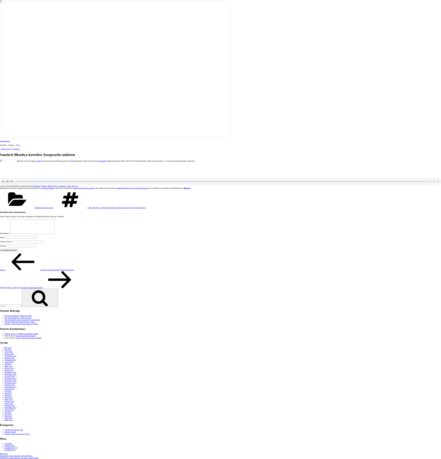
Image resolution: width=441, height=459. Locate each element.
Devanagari (102, 161)
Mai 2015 (8, 395)
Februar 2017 (9, 368)
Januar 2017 (9, 370)
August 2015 (9, 389)
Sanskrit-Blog (5, 141)
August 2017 (9, 362)
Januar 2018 (9, 354)
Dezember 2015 (10, 381)
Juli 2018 (8, 348)
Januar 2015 (9, 403)
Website (3, 246)
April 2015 (9, 397)
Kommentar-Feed (11, 448)
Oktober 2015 (10, 385)
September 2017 (10, 360)
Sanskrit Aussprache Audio (125, 208)
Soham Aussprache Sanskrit (28, 334)
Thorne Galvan (10, 334)
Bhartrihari (37, 186)
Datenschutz (4, 456)
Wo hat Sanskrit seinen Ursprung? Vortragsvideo (22, 320)
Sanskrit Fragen (10, 432)
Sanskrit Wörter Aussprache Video (17, 434)
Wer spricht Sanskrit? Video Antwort (18, 318)
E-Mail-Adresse (6, 242)
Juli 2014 (8, 412)
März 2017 (9, 366)
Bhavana (75, 186)
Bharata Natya (53, 186)
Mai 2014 (8, 416)
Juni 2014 (8, 414)
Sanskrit (39, 161)
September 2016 (10, 379)
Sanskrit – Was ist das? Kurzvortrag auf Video (21, 324)
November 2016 (10, 375)
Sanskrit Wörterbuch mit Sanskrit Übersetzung (132, 188)
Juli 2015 (8, 391)
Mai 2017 (8, 364)
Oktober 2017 (10, 358)
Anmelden (8, 444)
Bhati (69, 186)
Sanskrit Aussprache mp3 (43, 208)
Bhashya (187, 188)
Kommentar (5, 233)
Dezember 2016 (10, 372)
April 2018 (9, 352)
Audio (89, 208)
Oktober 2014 (10, 406)
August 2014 (9, 410)
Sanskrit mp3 (141, 208)
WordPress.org (10, 450)
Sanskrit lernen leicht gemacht (83, 188)
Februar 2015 (9, 401)
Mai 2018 (8, 350)
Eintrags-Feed (10, 446)
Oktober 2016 (10, 377)
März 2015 (9, 399)
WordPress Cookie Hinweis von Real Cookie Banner (19, 458)
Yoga (71, 161)
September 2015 (10, 387)
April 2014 (9, 418)
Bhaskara (62, 186)
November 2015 (10, 383)
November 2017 (10, 356)
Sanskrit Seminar (48, 188)
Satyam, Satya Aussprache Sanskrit (28, 338)
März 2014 (9, 420)
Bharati (44, 186)
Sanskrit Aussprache (107, 208)
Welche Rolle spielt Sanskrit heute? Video (20, 322)
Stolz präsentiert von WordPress (21, 456)
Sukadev (16, 149)
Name (3, 237)
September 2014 (10, 408)
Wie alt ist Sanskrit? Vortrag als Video (18, 316)
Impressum (4, 454)
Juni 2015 (8, 393)
